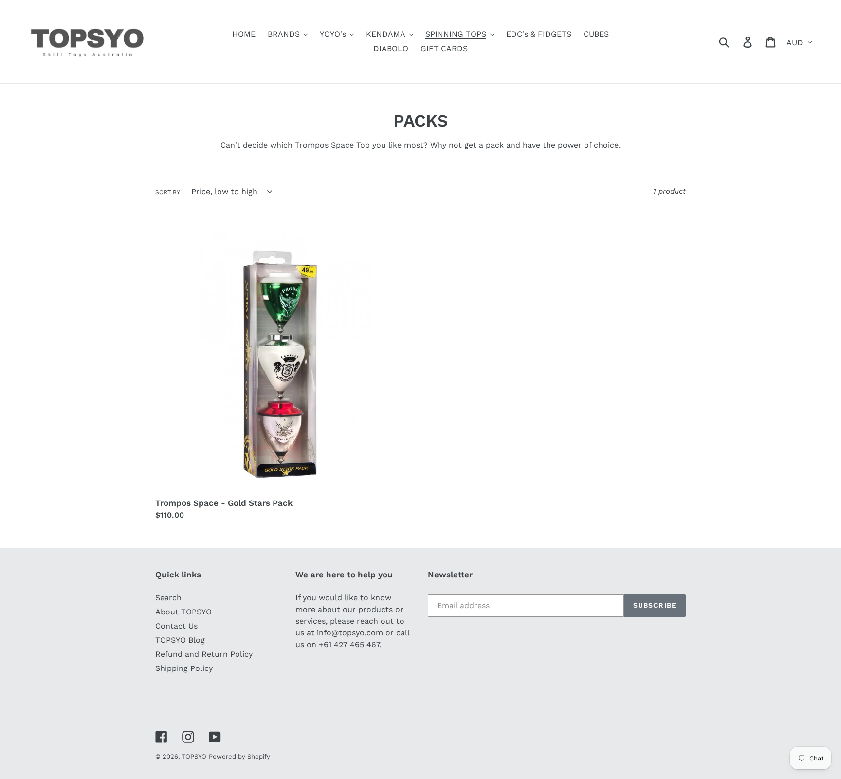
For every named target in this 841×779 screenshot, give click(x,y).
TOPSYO (194, 756)
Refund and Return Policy (204, 654)
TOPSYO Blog (180, 640)
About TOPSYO (183, 611)
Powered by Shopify (239, 756)
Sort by (167, 192)
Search (168, 597)
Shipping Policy (184, 668)
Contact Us (176, 626)
